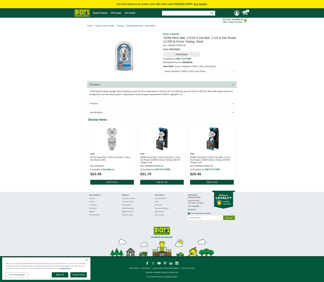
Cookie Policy (65, 268)
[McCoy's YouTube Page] (159, 263)
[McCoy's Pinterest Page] (165, 263)
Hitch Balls (150, 26)
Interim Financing (128, 208)
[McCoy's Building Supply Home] (82, 13)
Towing (120, 26)
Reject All (60, 275)
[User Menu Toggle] (236, 13)
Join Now (226, 201)
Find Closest (181, 54)
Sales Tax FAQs (127, 215)
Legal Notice (145, 268)
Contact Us (192, 209)
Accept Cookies (78, 275)
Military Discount (127, 211)
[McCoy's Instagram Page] (177, 263)
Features (94, 103)
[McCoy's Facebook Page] (147, 263)
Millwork (92, 211)
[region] (46, 268)
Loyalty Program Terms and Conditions (165, 268)
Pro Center (130, 13)
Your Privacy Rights (17, 275)
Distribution (93, 208)
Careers (92, 202)
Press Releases (94, 215)
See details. (200, 4)
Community (93, 205)
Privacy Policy (134, 268)
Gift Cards (158, 205)
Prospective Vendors (162, 208)
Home (90, 26)
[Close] (86, 260)
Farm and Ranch (160, 198)
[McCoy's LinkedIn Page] (171, 263)
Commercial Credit (128, 198)
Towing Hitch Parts (134, 26)
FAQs (156, 202)
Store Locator (159, 215)
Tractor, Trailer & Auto (104, 26)
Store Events (159, 211)
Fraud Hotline (126, 205)
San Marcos (237, 19)
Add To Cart (112, 182)
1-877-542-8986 (193, 206)
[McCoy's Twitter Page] (153, 263)
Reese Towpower (171, 34)
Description (95, 84)
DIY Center (116, 13)
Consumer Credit (128, 202)
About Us (92, 198)
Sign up (229, 218)
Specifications (96, 112)
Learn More (227, 204)
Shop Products (100, 13)
